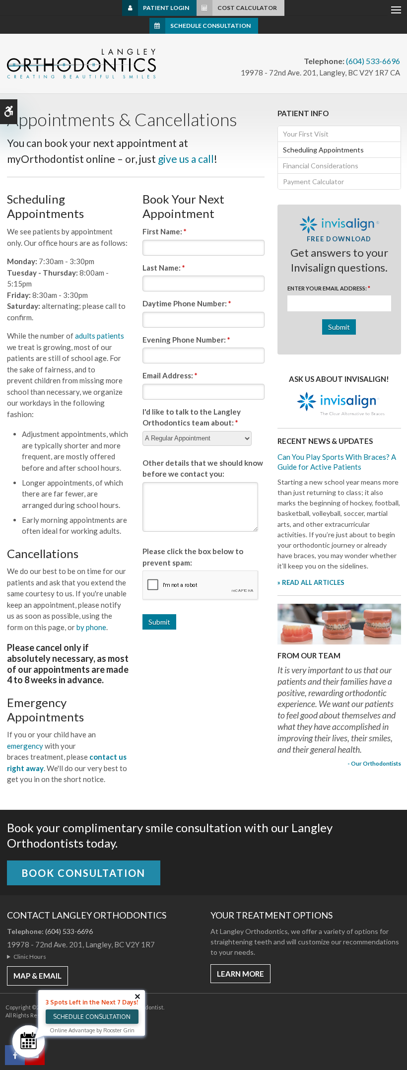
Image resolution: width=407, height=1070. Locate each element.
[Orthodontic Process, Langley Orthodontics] (339, 623)
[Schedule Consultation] (28, 1041)
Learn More (240, 973)
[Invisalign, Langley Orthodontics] (339, 404)
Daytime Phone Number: (186, 303)
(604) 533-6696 (373, 61)
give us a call (186, 158)
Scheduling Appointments (323, 149)
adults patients (99, 335)
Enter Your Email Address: (328, 288)
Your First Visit (306, 134)
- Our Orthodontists (374, 763)
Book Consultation (83, 873)
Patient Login (166, 7)
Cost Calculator (247, 7)
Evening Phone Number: (186, 339)
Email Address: (170, 375)
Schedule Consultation (210, 25)
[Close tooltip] (137, 996)
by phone (91, 627)
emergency (25, 745)
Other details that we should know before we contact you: (202, 468)
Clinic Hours (29, 956)
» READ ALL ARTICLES (310, 582)
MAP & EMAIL (37, 975)
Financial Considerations (320, 165)
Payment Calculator (313, 181)
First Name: (164, 231)
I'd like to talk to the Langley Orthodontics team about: (191, 417)
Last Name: (163, 267)
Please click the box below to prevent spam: (192, 557)
